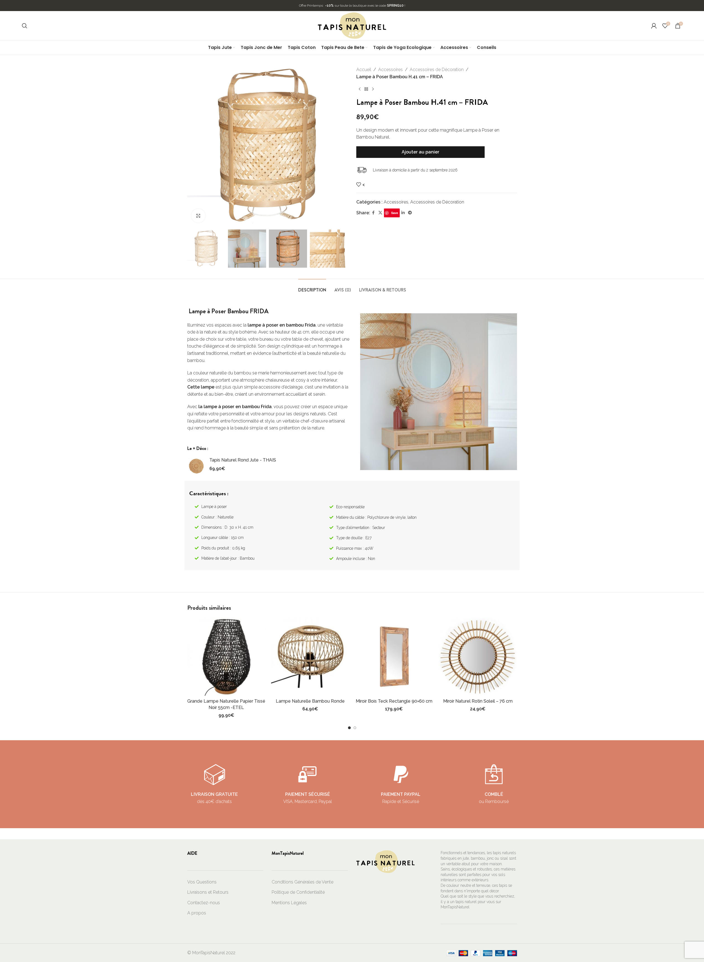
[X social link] (380, 213)
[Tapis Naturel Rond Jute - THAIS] (196, 466)
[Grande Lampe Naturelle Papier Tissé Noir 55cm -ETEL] (226, 656)
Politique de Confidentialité (298, 892)
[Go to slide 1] (349, 727)
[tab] (312, 287)
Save (394, 213)
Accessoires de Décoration (437, 69)
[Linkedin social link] (403, 213)
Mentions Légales (289, 902)
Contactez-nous (203, 902)
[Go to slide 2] (355, 727)
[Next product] (373, 89)
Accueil (363, 69)
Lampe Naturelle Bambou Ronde (310, 701)
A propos (196, 913)
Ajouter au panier (420, 152)
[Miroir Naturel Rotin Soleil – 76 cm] (478, 656)
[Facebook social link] (373, 213)
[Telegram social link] (410, 213)
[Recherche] (24, 25)
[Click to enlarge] (198, 216)
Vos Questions (202, 882)
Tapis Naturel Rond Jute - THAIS (242, 460)
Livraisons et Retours (207, 892)
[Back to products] (366, 89)
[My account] (653, 25)
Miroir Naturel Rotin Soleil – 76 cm (478, 701)
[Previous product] (359, 89)
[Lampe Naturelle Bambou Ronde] (310, 656)
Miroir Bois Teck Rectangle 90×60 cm (394, 701)
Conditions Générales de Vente (302, 882)
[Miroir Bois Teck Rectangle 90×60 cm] (394, 656)
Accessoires (390, 69)
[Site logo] (352, 25)
